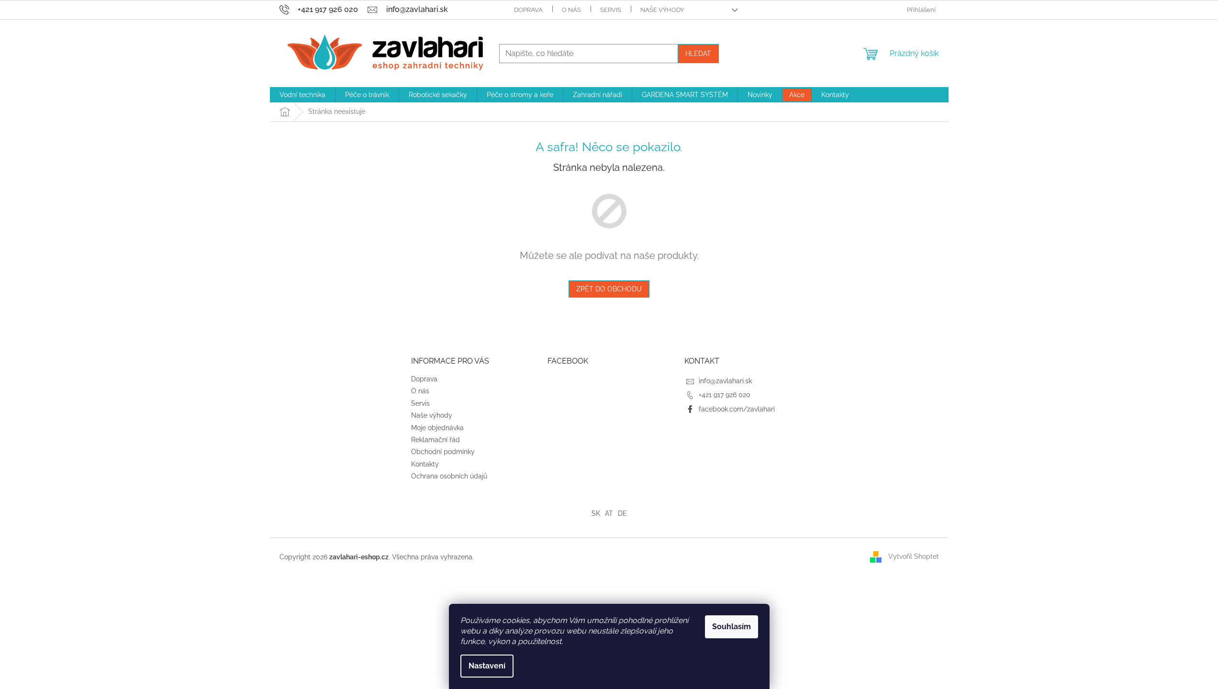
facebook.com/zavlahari (737, 409)
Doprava (528, 9)
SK (596, 513)
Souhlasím (731, 626)
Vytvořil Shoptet (913, 556)
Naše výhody (662, 9)
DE (622, 513)
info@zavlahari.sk (725, 381)
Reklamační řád (435, 440)
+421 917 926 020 (724, 395)
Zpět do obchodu (609, 289)
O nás (571, 9)
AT (609, 513)
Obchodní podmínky (443, 452)
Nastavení (487, 665)
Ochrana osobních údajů (449, 476)
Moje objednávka (437, 428)
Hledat (698, 53)
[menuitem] (302, 94)
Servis (610, 9)
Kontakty (425, 464)
